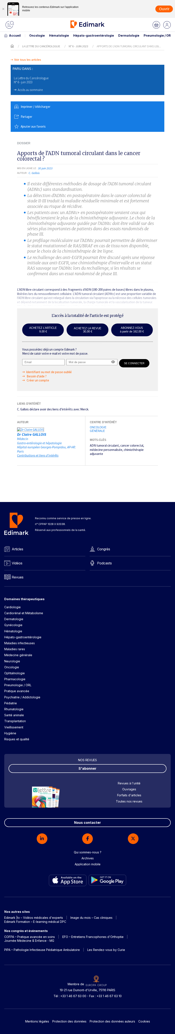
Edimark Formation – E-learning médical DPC (35, 921)
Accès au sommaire (30, 90)
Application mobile (88, 864)
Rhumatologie (13, 709)
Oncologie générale (98, 429)
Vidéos (17, 563)
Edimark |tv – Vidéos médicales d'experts (33, 917)
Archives (88, 858)
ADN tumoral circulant (104, 445)
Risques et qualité (16, 739)
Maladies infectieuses (19, 643)
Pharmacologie (14, 679)
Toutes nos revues (129, 801)
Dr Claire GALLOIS (31, 434)
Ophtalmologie (14, 673)
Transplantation (15, 721)
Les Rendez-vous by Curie (106, 950)
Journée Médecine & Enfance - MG (29, 940)
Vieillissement (13, 727)
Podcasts (104, 563)
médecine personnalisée (106, 450)
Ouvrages (129, 789)
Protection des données (69, 1021)
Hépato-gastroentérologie (93, 35)
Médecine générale (18, 655)
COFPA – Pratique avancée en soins (29, 937)
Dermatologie (128, 35)
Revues (17, 577)
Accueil (15, 35)
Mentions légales (37, 1021)
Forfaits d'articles (129, 795)
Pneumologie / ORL (158, 35)
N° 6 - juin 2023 (78, 46)
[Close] (3, 9)
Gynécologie (13, 625)
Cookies (144, 1021)
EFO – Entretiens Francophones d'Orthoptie (93, 937)
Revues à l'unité (129, 783)
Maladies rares (14, 649)
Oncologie (37, 35)
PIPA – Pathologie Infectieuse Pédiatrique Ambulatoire (42, 950)
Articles (17, 549)
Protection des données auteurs (112, 1021)
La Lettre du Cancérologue (41, 46)
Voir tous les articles (27, 59)
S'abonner (87, 768)
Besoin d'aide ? (36, 376)
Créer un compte (37, 380)
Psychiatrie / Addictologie (22, 697)
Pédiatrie (10, 703)
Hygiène (10, 733)
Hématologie (59, 35)
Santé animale (14, 715)
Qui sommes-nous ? (87, 852)
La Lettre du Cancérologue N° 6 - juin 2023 (31, 80)
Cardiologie (12, 607)
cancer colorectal (131, 445)
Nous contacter (87, 822)
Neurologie (12, 661)
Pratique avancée (16, 691)
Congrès (103, 549)
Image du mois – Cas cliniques (91, 917)
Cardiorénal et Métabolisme (23, 613)
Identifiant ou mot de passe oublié (49, 372)
